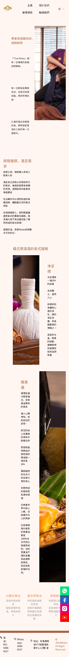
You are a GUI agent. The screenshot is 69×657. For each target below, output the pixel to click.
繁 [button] (59, 9)
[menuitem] (30, 5)
